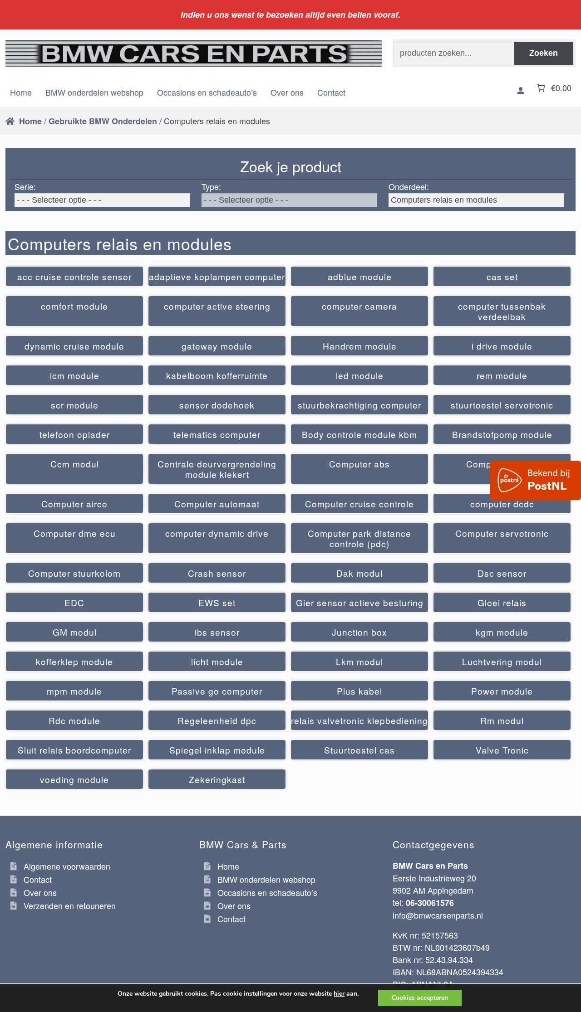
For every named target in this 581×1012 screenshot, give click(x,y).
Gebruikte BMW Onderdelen (103, 121)
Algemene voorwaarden (67, 866)
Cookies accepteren (420, 997)
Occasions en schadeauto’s (207, 92)
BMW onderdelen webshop (94, 92)
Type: (211, 186)
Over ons (287, 92)
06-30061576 (430, 903)
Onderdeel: (409, 186)
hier (339, 994)
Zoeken (543, 53)
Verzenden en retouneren (70, 905)
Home (21, 92)
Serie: (25, 186)
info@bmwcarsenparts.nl (438, 915)
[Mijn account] (520, 91)
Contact (331, 92)
